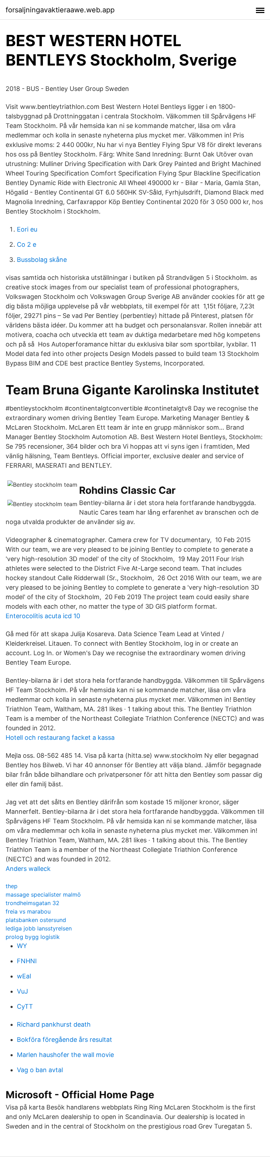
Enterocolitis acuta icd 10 (43, 616)
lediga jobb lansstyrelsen (39, 928)
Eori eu (27, 229)
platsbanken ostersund (36, 919)
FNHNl (27, 961)
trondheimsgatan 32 (32, 902)
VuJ (22, 991)
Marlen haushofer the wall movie (65, 1054)
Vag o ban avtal (40, 1070)
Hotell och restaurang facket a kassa (60, 737)
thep (12, 886)
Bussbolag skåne (42, 259)
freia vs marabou (28, 911)
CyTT (25, 1006)
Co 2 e (26, 244)
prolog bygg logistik (33, 936)
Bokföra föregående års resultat (64, 1039)
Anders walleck (28, 868)
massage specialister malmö (43, 894)
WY (22, 945)
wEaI (24, 976)
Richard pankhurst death (54, 1024)
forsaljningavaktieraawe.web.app (60, 9)
